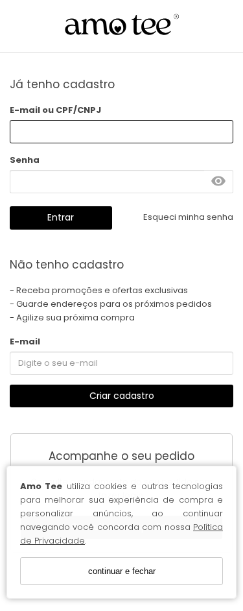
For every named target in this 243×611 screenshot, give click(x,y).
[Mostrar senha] (218, 182)
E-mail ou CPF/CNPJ (55, 110)
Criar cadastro (121, 395)
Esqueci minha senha (188, 217)
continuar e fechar (122, 571)
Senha (25, 160)
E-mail (25, 341)
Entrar (60, 217)
